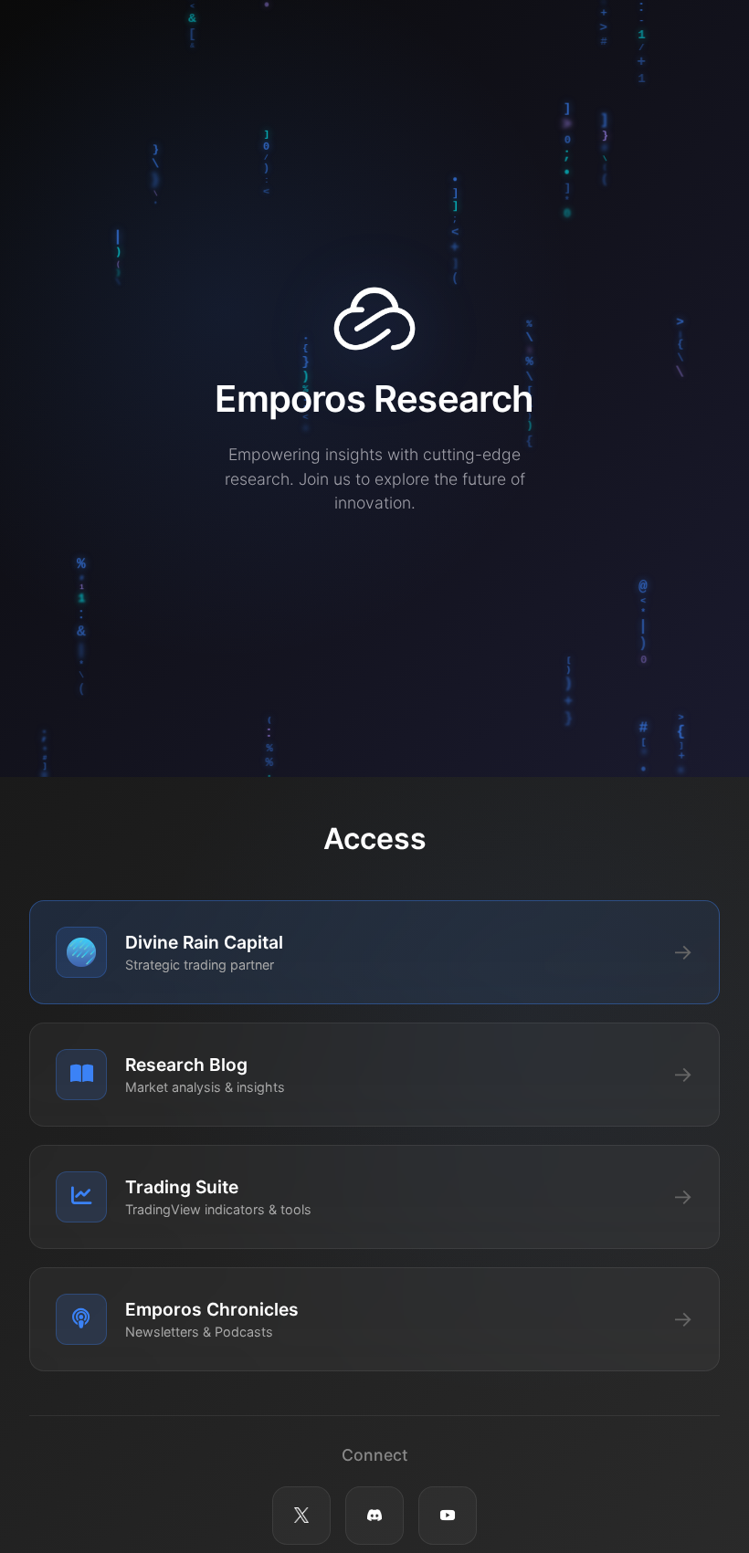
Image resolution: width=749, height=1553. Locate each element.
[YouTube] (447, 1515)
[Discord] (374, 1515)
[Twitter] (301, 1515)
